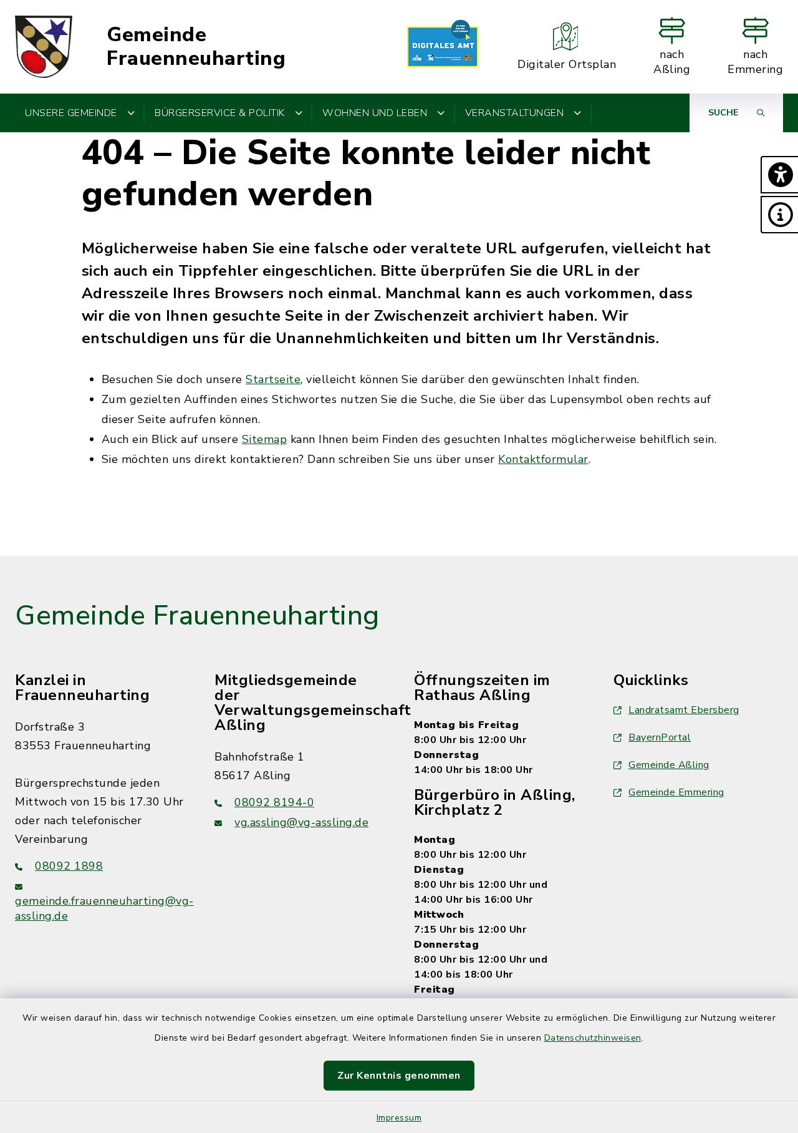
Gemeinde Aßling (668, 765)
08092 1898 (69, 865)
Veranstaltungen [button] (514, 113)
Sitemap (264, 439)
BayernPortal (659, 737)
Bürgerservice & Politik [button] (220, 113)
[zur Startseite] (43, 46)
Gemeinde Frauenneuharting (196, 47)
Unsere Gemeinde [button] (71, 113)
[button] (779, 174)
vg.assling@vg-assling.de (301, 822)
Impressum (399, 1118)
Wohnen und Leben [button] (374, 113)
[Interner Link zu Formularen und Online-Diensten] (442, 46)
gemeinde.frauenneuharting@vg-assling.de (104, 908)
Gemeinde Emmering (676, 792)
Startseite (273, 379)
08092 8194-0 (274, 802)
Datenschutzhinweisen (593, 1038)
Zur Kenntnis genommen (399, 1075)
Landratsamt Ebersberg (683, 710)
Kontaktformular (543, 459)
